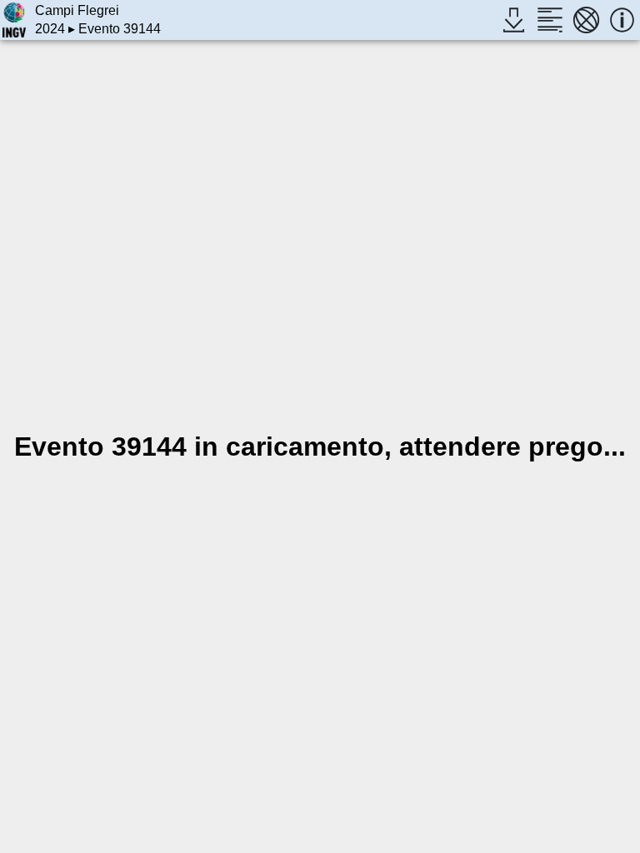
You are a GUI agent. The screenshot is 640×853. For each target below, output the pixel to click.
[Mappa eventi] (586, 19)
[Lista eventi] (550, 19)
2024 (50, 29)
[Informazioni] (622, 19)
